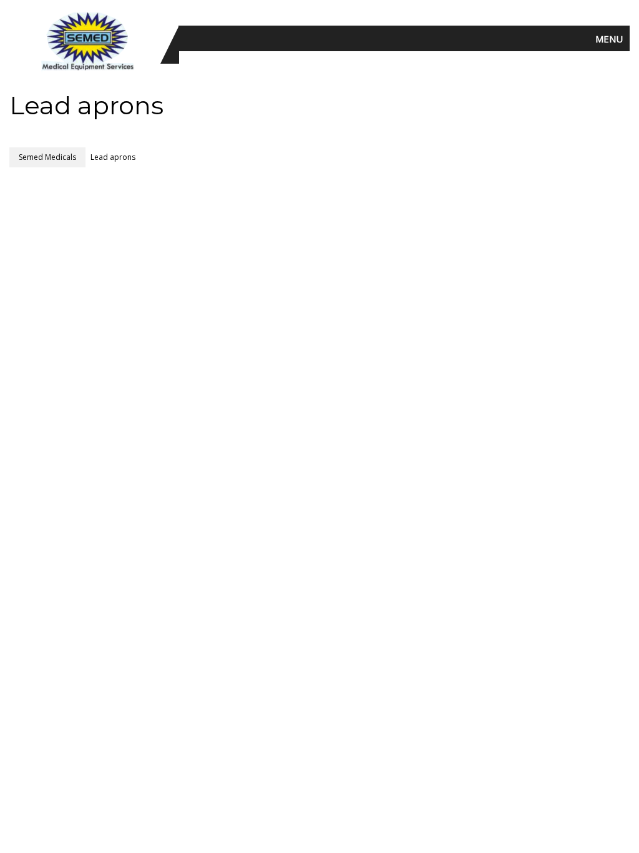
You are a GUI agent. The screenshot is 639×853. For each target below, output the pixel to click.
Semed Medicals (47, 157)
